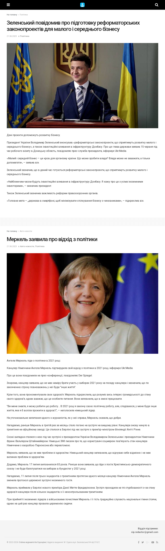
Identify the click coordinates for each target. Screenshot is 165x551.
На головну (12, 15)
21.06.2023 (12, 36)
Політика (24, 15)
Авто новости (26, 231)
